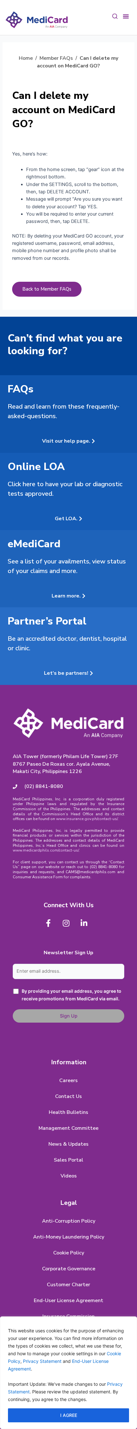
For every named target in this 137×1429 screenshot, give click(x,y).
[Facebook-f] (48, 923)
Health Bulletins (68, 1112)
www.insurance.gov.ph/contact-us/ (87, 818)
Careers (68, 1080)
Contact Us (68, 1096)
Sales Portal (68, 1159)
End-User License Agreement (68, 1300)
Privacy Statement (42, 1361)
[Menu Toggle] (126, 15)
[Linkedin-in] (83, 923)
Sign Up (68, 1016)
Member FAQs (56, 58)
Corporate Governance (68, 1268)
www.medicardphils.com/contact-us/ (46, 850)
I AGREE (68, 1415)
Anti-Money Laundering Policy (68, 1236)
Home (26, 58)
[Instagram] (66, 923)
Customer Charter (68, 1284)
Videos (69, 1175)
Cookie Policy (68, 1252)
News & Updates (68, 1144)
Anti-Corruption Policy (68, 1221)
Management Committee (68, 1128)
